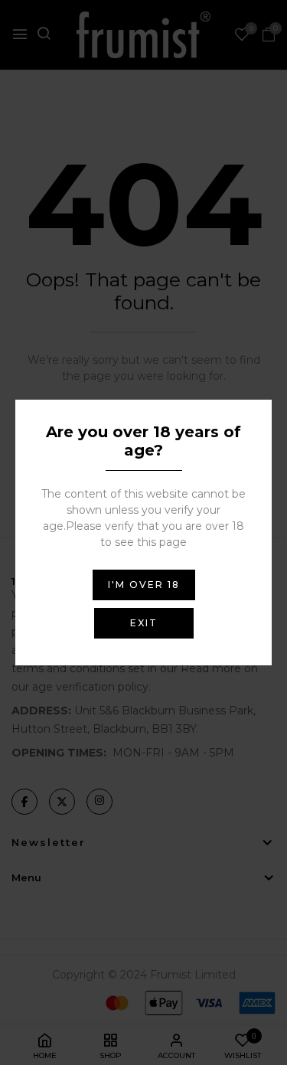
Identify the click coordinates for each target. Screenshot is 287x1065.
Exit (144, 623)
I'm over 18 (144, 584)
